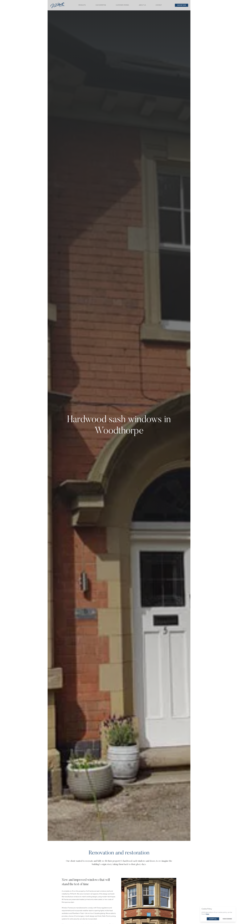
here (207, 914)
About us (142, 5)
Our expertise (101, 5)
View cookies (227, 919)
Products (82, 5)
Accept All (213, 919)
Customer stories (122, 5)
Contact (159, 5)
